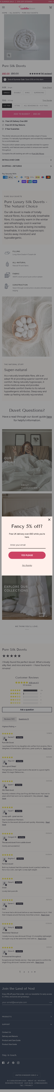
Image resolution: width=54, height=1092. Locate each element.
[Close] (49, 519)
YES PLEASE (27, 555)
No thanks (27, 565)
